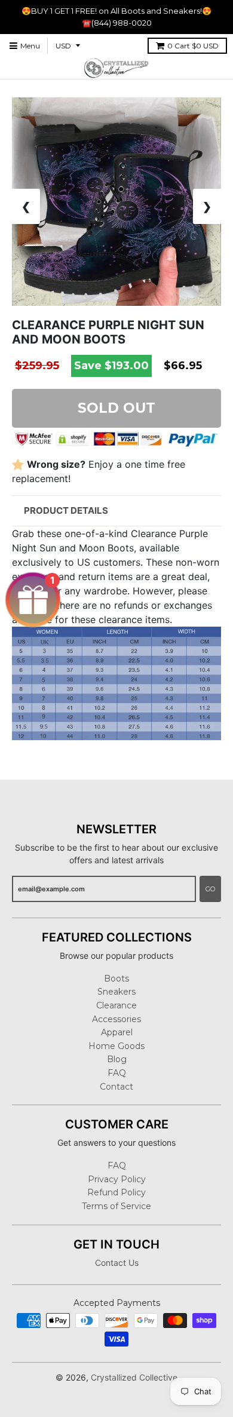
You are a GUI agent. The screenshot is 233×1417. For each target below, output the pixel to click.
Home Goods (116, 1046)
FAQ (117, 1073)
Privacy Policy (117, 1179)
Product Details (66, 510)
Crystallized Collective (134, 1377)
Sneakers (116, 991)
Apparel (117, 1032)
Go (210, 889)
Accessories (116, 1019)
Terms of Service (116, 1206)
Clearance (116, 1005)
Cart (193, 45)
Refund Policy (116, 1192)
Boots (116, 978)
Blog (117, 1059)
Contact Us (117, 1262)
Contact (116, 1086)
